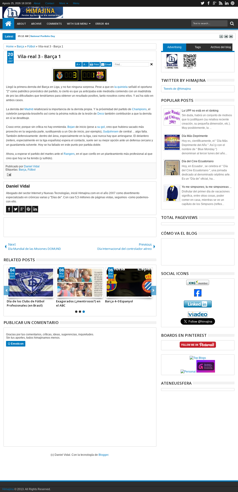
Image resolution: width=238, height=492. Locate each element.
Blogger (103, 454)
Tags (198, 47)
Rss (221, 3)
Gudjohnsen (111, 131)
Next (7, 290)
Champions (139, 109)
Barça (22, 169)
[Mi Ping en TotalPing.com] (205, 371)
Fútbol (32, 169)
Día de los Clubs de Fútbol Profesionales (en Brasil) (25, 303)
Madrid (28, 109)
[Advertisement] (80, 227)
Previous (153, 290)
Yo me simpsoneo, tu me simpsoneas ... (206, 186)
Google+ (215, 3)
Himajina (8, 489)
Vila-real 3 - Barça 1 (39, 56)
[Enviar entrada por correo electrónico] (8, 175)
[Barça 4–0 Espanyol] (129, 283)
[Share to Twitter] (15, 294)
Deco (100, 113)
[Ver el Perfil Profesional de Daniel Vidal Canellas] (198, 316)
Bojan (71, 127)
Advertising (174, 47)
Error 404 (102, 23)
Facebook (208, 3)
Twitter (202, 3)
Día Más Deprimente (195, 136)
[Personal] (188, 371)
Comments (54, 23)
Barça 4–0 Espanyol (119, 301)
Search (232, 23)
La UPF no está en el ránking (200, 110)
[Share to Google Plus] (20, 294)
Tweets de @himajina (177, 88)
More (62, 3)
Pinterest (233, 3)
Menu (76, 3)
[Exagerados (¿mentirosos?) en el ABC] (79, 283)
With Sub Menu (77, 23)
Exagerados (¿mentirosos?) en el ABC (78, 303)
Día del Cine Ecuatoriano (198, 161)
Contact (49, 3)
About (37, 3)
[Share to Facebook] (10, 294)
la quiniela (121, 87)
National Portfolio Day (42, 36)
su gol (101, 127)
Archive (36, 23)
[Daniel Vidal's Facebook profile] (198, 295)
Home (8, 24)
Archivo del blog (221, 47)
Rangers (69, 153)
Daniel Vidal (32, 166)
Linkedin (227, 3)
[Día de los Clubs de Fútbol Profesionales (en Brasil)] (30, 283)
